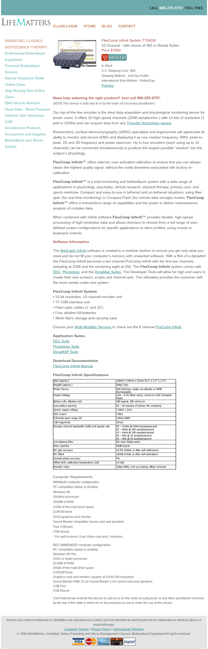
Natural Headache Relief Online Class (24, 81)
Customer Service (76, 629)
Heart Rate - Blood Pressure (27, 109)
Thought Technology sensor (149, 123)
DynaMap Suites (108, 272)
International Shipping (128, 629)
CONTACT (126, 26)
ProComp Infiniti (168, 327)
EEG (56, 272)
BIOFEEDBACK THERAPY (26, 47)
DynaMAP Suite (65, 352)
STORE (89, 26)
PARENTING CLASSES (23, 41)
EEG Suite (61, 341)
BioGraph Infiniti (73, 251)
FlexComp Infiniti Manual (73, 366)
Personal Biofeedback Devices (22, 69)
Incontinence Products (23, 128)
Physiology (70, 272)
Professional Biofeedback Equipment (25, 56)
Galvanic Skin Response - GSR (25, 118)
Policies (107, 85)
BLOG (107, 26)
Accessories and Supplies (25, 134)
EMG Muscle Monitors (22, 103)
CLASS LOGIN (65, 26)
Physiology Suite (66, 346)
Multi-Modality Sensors (93, 327)
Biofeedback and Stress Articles (24, 143)
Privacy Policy (101, 629)
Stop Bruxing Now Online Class (25, 94)
